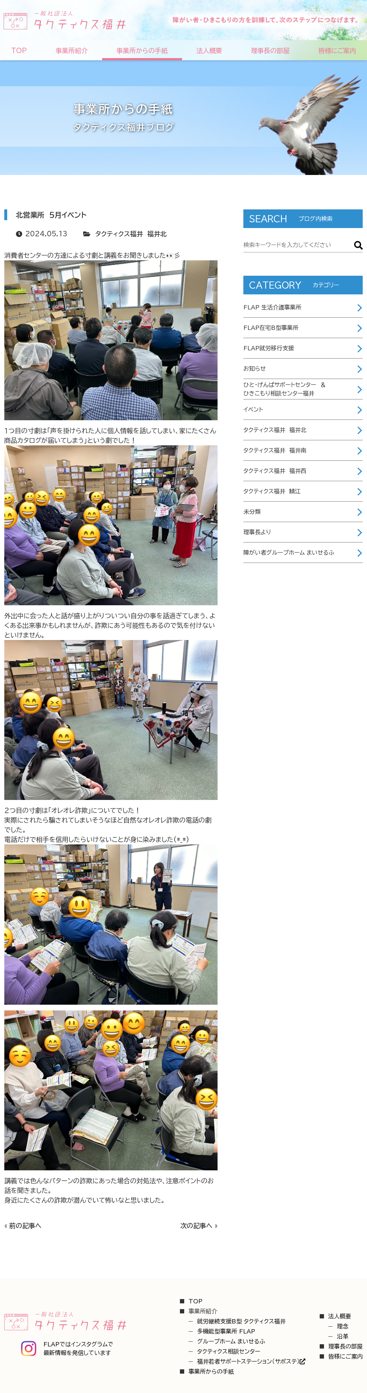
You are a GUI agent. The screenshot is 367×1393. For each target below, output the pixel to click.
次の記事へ (196, 1225)
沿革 (342, 1336)
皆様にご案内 (345, 1356)
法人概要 (339, 1316)
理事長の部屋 (345, 1346)
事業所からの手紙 (211, 1371)
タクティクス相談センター (228, 1351)
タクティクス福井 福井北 (131, 234)
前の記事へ (25, 1225)
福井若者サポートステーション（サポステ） (248, 1361)
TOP (195, 1301)
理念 (342, 1326)
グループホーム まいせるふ (231, 1341)
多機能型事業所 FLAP (226, 1331)
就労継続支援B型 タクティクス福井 (241, 1321)
